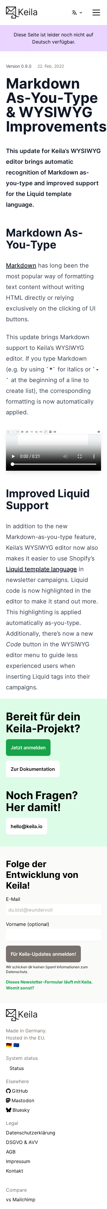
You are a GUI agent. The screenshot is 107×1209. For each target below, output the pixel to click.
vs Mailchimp (20, 1199)
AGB (10, 1152)
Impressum (18, 1161)
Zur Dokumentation (33, 769)
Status (17, 1068)
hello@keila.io (27, 826)
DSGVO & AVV (22, 1142)
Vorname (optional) (27, 924)
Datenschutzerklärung (30, 1133)
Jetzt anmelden (28, 748)
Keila (26, 12)
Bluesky (21, 1110)
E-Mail (13, 899)
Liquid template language (41, 569)
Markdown (21, 265)
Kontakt (14, 1171)
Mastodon (23, 1100)
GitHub (20, 1091)
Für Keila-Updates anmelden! (43, 954)
